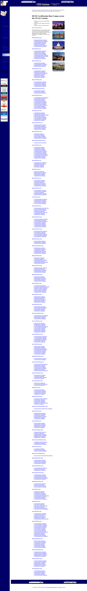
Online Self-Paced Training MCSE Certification (43, 408)
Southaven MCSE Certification (40, 281)
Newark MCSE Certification (39, 135)
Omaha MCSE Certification (39, 310)
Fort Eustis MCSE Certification (40, 527)
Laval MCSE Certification (39, 448)
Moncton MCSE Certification (39, 317)
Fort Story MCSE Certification (40, 530)
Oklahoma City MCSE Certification (41, 402)
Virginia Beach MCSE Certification (41, 536)
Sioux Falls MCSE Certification (40, 486)
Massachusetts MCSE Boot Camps (37, 245)
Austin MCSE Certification (39, 491)
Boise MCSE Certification (39, 171)
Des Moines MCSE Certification (40, 201)
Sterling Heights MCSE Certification (41, 262)
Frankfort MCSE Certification (40, 223)
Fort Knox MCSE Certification (40, 222)
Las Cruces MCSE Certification (40, 337)
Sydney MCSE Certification (39, 385)
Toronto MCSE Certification (39, 418)
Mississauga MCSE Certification (40, 416)
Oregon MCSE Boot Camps (36, 420)
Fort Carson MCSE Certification (40, 117)
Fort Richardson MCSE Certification (41, 55)
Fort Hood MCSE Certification (40, 494)
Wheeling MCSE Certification (40, 556)
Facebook (4, 74)
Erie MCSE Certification (39, 433)
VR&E (3, 24)
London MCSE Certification (39, 415)
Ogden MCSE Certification (39, 503)
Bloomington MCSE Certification (40, 267)
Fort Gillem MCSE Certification (40, 152)
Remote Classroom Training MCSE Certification (43, 455)
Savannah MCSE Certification (40, 157)
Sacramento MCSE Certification (40, 102)
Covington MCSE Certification (40, 220)
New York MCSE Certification (40, 350)
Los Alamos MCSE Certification (40, 338)
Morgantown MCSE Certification (40, 554)
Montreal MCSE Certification (39, 449)
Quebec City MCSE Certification (40, 450)
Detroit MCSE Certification (39, 257)
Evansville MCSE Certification (40, 190)
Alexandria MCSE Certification (40, 523)
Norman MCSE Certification (39, 401)
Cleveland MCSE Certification (40, 391)
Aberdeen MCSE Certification (40, 483)
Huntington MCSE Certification (40, 553)
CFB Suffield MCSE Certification (40, 64)
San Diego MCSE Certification (40, 103)
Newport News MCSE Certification (41, 532)
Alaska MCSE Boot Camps (36, 48)
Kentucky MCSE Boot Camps (37, 216)
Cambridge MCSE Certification (40, 249)
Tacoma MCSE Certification (39, 546)
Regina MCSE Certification (39, 469)
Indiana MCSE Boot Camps (36, 188)
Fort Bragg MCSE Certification (40, 367)
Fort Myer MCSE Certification (40, 529)
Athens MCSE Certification (39, 147)
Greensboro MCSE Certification (40, 368)
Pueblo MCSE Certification (39, 120)
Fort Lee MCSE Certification (39, 528)
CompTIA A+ (5, 40)
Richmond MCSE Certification (40, 535)
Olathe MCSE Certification (39, 211)
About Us (4, 62)
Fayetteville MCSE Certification (40, 81)
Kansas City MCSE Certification (40, 210)
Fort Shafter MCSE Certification (40, 162)
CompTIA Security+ (4, 46)
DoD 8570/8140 (5, 25)
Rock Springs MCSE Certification (40, 575)
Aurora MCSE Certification (39, 112)
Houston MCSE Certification (39, 497)
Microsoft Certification (4, 32)
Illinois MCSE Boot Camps (36, 178)
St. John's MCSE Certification (40, 359)
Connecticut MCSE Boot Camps (37, 122)
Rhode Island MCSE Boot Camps (37, 457)
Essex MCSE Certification (39, 515)
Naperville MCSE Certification (40, 183)
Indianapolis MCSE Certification (40, 193)
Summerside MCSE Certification (40, 444)
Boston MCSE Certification (39, 247)
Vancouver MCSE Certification (40, 92)
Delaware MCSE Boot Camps (37, 131)
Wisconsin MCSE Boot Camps (37, 558)
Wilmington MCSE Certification (40, 138)
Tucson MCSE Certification (39, 77)
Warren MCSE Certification (39, 263)
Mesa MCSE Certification (39, 75)
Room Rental (4, 60)
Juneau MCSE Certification (39, 57)
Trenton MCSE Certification (39, 331)
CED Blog (4, 65)
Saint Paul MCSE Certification (40, 272)
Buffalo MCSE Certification (39, 347)
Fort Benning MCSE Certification (40, 151)
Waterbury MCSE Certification (40, 129)
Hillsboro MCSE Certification (40, 425)
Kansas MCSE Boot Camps (36, 205)
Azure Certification (6, 33)
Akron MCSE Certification (39, 389)
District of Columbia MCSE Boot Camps (38, 140)
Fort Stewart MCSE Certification (40, 155)
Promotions (4, 52)
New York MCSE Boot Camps (37, 344)
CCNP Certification (6, 30)
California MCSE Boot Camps (37, 95)
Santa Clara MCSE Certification (40, 108)
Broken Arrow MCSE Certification (40, 398)
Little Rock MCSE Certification (40, 85)
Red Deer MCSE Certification (40, 66)
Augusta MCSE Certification (39, 149)
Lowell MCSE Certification (39, 250)
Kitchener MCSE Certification (40, 414)
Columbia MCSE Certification (40, 285)
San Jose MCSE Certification (39, 106)
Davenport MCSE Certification (40, 200)
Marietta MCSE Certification (39, 156)
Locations (4, 50)
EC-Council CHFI (5, 48)
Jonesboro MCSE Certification (40, 84)
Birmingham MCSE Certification (40, 40)
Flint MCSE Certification (39, 258)
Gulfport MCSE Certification (39, 277)
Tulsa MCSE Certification (39, 404)
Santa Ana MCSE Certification (40, 107)
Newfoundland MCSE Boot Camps (37, 356)
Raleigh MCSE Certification (39, 369)
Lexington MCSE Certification (40, 224)
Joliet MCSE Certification (39, 182)
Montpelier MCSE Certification (40, 516)
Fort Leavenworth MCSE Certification (41, 208)
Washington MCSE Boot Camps (37, 538)
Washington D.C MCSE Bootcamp (58, 51)
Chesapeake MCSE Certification (40, 524)
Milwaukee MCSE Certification (40, 565)
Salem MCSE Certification (39, 427)
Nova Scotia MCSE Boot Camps (37, 380)
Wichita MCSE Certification (39, 214)
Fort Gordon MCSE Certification (40, 153)
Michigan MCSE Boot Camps (37, 255)
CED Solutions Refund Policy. (51, 587)
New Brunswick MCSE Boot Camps (38, 313)
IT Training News (5, 59)
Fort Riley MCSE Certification (40, 209)
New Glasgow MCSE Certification (40, 384)
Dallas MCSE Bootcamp (58, 40)
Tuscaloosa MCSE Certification (40, 46)
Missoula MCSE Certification (39, 302)
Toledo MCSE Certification (39, 394)
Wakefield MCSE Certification (40, 252)
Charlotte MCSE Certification (39, 365)
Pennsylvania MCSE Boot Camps (37, 429)
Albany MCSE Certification (39, 346)
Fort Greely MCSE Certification (40, 54)
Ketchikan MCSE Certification (40, 58)
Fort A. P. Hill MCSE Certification (40, 525)
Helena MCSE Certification (39, 300)
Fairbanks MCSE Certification (40, 53)
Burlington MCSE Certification (40, 513)
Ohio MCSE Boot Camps (36, 387)
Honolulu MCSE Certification (40, 163)
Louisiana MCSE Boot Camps (37, 228)
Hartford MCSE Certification (39, 125)
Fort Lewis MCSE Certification (40, 542)
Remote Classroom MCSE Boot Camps (38, 453)
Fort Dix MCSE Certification (39, 325)
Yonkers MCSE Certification (39, 353)
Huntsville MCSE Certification (40, 43)
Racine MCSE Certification (39, 566)
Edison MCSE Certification (39, 323)
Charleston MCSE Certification (40, 474)
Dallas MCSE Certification (39, 492)
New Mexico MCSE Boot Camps (37, 334)
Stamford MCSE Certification (39, 128)
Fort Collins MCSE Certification (40, 118)
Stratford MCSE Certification (39, 443)
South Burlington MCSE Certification (41, 518)
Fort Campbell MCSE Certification (40, 221)
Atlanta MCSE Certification (39, 148)
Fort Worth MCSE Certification (40, 496)
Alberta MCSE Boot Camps (36, 60)
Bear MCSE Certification (39, 133)
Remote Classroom (5, 22)
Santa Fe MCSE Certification (39, 341)
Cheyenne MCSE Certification (40, 571)
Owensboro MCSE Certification (40, 226)
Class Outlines (5, 21)
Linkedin (4, 75)
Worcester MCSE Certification (40, 253)
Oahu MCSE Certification (39, 166)
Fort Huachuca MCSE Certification (41, 73)
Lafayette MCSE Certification (40, 233)
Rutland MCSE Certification (39, 517)
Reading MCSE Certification (39, 437)
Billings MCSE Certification (39, 296)
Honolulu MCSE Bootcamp (58, 71)
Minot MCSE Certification (39, 378)
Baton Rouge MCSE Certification (40, 231)
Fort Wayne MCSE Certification (40, 191)
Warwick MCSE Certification (39, 463)
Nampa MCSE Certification (39, 174)
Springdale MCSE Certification (40, 86)
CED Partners (5, 66)
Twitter (3, 76)
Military (3, 23)
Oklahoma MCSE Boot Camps (37, 396)
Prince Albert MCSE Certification (40, 468)
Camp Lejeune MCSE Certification (41, 364)
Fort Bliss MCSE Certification (40, 493)
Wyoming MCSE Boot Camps (37, 568)
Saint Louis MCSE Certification (40, 290)
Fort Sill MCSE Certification (39, 399)
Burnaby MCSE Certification (39, 90)
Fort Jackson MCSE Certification (40, 476)
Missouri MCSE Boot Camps (37, 283)
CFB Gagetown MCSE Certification (41, 315)
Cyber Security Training (5, 20)
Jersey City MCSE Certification (40, 327)
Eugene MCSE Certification (39, 423)
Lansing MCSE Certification (39, 261)
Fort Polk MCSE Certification (40, 232)
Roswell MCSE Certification (39, 340)
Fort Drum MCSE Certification (40, 348)
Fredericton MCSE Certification (40, 316)
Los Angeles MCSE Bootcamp (58, 61)
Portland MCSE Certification (39, 426)
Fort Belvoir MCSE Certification (40, 526)
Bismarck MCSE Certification (40, 375)
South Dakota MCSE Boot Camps (37, 481)
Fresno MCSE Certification (39, 99)
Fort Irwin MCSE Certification (40, 98)
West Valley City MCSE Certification (41, 508)
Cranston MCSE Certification (39, 460)
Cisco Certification (5, 27)
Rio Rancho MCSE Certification (40, 339)
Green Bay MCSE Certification (40, 561)
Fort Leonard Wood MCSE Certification (41, 286)
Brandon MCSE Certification (39, 241)
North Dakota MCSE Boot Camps (37, 372)
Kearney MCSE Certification (39, 308)
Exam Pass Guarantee (4, 64)
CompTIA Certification (4, 39)
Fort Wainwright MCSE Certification (41, 56)
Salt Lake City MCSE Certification (40, 505)
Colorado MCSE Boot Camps (37, 110)
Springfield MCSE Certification (40, 185)
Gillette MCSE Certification (39, 572)
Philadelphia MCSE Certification (40, 435)
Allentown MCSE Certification (40, 432)
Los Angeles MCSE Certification (40, 101)
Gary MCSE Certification (39, 192)
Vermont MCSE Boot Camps (36, 511)
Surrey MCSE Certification (39, 91)
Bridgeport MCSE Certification (40, 124)
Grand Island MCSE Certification (40, 307)
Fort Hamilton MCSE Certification (40, 349)
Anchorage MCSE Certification (40, 51)
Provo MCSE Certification (39, 504)
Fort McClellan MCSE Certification (41, 41)
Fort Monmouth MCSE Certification (41, 326)
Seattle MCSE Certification (39, 544)
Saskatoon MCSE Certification (40, 470)
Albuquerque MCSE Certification (40, 336)
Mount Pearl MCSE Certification (40, 358)
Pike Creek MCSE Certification (40, 137)
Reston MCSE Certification (39, 534)
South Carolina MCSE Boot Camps (38, 472)
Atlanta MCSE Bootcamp (58, 30)
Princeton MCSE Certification (40, 330)
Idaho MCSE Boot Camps (36, 169)
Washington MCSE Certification (40, 142)
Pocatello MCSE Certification (39, 175)
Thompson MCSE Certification (40, 242)
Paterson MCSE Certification (39, 329)
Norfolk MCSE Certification (39, 533)
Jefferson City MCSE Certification (40, 288)
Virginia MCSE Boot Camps (36, 521)
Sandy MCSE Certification (39, 506)
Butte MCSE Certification (39, 298)
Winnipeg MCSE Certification (40, 243)
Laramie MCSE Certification (39, 574)
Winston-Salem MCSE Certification (41, 370)
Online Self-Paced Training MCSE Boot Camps (40, 406)
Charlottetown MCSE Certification (40, 442)
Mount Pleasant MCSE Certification (41, 478)
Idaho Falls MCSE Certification (40, 172)
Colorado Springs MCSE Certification (41, 114)
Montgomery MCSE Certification (40, 45)
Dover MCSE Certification (39, 134)
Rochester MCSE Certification (40, 271)
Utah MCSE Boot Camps (36, 501)
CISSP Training (5, 36)
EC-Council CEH (5, 47)
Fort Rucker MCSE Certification (40, 42)
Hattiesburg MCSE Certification (40, 278)
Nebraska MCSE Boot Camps (37, 304)
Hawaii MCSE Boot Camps (36, 160)
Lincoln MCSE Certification (39, 309)
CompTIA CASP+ (5, 41)
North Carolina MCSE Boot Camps (38, 361)
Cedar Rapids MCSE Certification (40, 199)
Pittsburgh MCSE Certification (40, 436)
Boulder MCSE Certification (39, 113)
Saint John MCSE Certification (40, 318)
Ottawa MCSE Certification (39, 417)
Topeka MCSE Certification (39, 213)
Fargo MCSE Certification (39, 376)
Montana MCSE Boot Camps (37, 294)
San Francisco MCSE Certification (40, 105)
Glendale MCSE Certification (39, 74)
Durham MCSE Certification (39, 366)
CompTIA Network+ (4, 43)
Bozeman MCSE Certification (40, 297)
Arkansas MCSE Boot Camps (37, 79)
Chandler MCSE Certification (39, 70)
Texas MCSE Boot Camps (36, 489)
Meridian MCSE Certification (39, 173)
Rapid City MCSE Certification (40, 485)
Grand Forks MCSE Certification (40, 377)
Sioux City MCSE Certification (40, 203)
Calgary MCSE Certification (39, 63)
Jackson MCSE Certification (39, 279)
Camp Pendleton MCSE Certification (41, 97)
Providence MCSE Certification (40, 462)
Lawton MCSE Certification (39, 400)
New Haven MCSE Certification (40, 127)
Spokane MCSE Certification (39, 545)
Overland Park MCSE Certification (40, 212)
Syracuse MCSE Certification (39, 352)
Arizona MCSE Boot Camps (36, 68)
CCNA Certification (4, 29)
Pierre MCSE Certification (39, 484)
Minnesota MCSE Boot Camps (37, 265)
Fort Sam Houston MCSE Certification (41, 495)
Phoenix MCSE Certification (39, 76)
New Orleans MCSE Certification (40, 235)
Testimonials (4, 68)
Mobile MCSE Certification (39, 44)
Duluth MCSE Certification (39, 268)
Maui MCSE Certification (39, 165)
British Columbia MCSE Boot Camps (38, 88)
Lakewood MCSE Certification (40, 119)
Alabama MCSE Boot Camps (37, 37)
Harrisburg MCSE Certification (40, 434)
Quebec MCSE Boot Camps (36, 446)
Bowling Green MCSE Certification (41, 219)
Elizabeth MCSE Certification (40, 324)
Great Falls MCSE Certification (40, 299)
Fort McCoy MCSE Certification (40, 560)
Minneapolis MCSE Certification (40, 269)
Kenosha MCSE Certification (39, 562)
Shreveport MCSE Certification (40, 236)
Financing (4, 51)
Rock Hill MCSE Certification (40, 479)
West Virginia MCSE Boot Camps (37, 549)
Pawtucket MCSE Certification (40, 461)
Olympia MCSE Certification (39, 543)
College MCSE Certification (39, 52)
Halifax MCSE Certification (39, 383)
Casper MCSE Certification (39, 570)
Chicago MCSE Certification (39, 181)
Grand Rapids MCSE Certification (40, 260)
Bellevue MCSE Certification (39, 306)
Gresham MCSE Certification (39, 424)
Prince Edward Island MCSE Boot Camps (39, 439)
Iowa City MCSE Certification (40, 202)
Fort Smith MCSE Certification (40, 82)
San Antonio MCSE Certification (40, 498)
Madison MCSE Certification (39, 564)
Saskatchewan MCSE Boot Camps (37, 465)
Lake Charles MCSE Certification (40, 234)
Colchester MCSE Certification (40, 514)
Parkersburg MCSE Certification (40, 555)
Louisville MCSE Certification (40, 225)
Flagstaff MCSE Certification (39, 71)
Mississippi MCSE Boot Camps (37, 274)
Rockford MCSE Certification (40, 184)
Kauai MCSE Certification (39, 164)
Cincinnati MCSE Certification (40, 390)
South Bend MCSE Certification (40, 194)
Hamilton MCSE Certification (40, 413)
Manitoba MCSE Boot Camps (37, 238)
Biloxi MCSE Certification (39, 276)
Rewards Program (5, 56)
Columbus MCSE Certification (40, 150)
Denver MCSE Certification (39, 116)
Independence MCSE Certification (40, 287)
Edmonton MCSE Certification (40, 65)
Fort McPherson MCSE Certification (41, 154)
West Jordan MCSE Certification (40, 507)
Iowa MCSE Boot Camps (36, 196)
